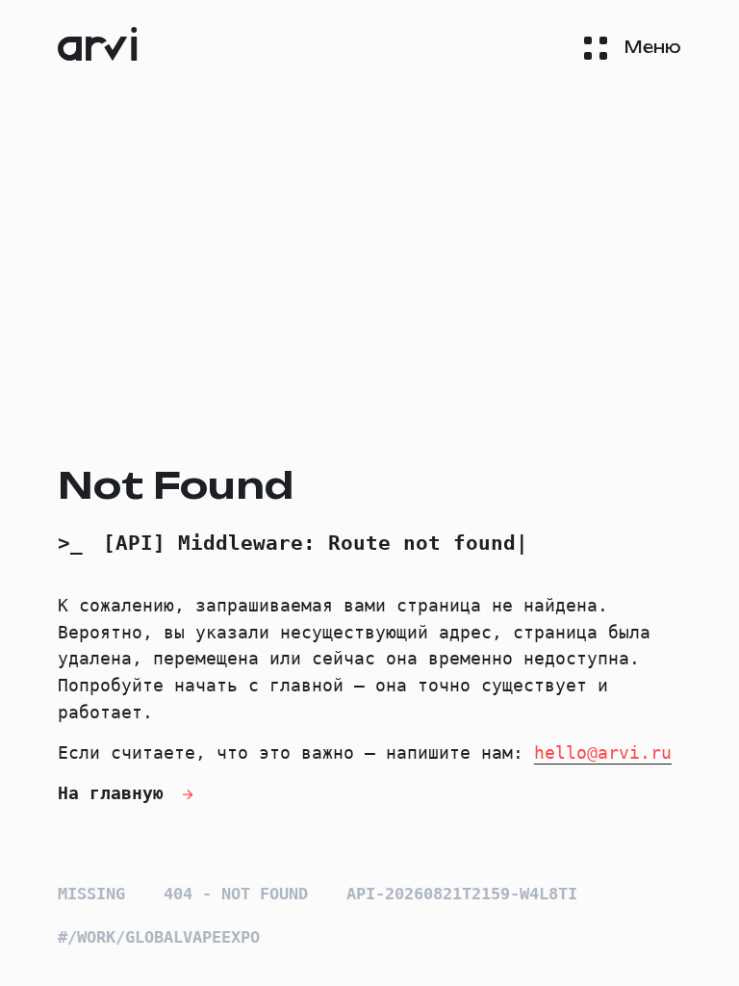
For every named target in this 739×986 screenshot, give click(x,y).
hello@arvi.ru (603, 752)
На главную (116, 793)
